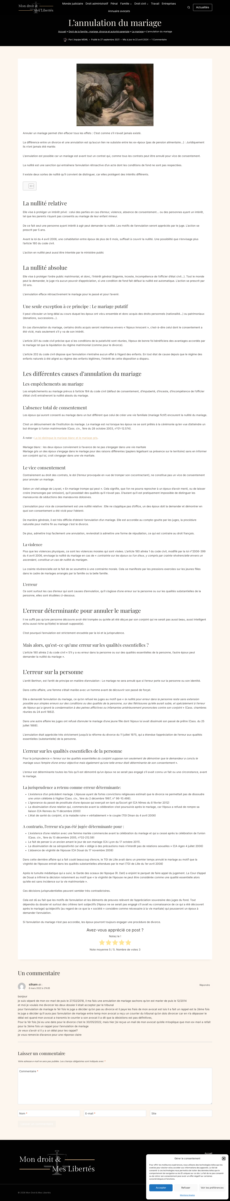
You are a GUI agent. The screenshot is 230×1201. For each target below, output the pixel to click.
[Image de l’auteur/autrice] (65, 40)
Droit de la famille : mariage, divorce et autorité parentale (99, 31)
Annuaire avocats (119, 11)
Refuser (185, 1187)
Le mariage (138, 31)
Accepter (161, 1187)
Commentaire (28, 1071)
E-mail (90, 1113)
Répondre (204, 985)
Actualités (202, 7)
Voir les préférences (212, 1187)
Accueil (62, 31)
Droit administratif (97, 3)
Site (153, 1113)
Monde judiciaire (72, 3)
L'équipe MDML (80, 39)
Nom (23, 1113)
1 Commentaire (159, 39)
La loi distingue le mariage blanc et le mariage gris (65, 437)
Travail (155, 3)
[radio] (102, 943)
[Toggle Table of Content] (29, 186)
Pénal (114, 3)
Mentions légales (187, 1195)
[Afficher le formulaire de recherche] (189, 7)
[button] (223, 1158)
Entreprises (169, 3)
